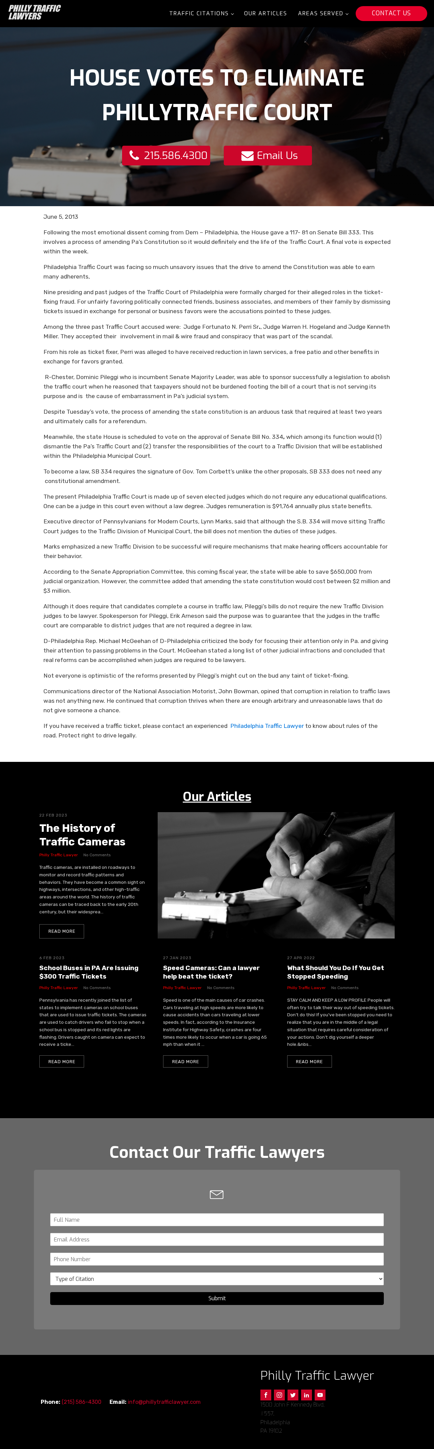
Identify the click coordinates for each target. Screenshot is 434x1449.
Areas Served (320, 13)
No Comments (97, 855)
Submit (217, 1298)
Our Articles (265, 13)
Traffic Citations (199, 13)
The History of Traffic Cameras (82, 835)
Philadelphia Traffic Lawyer (267, 725)
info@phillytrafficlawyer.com (164, 1402)
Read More (61, 931)
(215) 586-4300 (81, 1402)
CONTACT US (391, 13)
